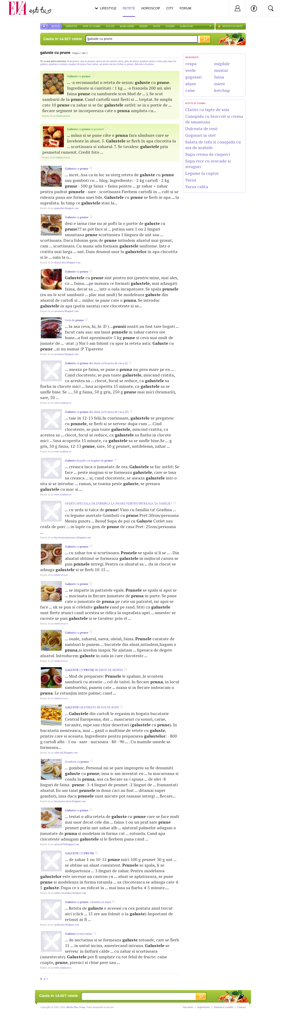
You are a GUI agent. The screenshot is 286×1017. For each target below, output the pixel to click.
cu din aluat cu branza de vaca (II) (97, 412)
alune (190, 83)
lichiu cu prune (125, 64)
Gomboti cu (77, 761)
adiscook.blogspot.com (59, 752)
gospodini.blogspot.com (59, 208)
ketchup (222, 90)
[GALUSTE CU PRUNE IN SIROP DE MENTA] (51, 677)
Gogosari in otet (200, 135)
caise (190, 90)
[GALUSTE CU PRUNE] (51, 861)
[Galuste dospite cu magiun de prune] (51, 468)
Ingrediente (203, 1007)
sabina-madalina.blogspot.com (63, 892)
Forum (185, 8)
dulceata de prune (144, 64)
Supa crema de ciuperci (207, 154)
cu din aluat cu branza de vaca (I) (96, 363)
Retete (129, 8)
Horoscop (150, 8)
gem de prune (131, 61)
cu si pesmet (85, 129)
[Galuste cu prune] (53, 84)
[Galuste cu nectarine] (51, 941)
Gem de (74, 320)
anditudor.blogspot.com (59, 924)
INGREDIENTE (192, 57)
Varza (190, 180)
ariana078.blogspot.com (59, 844)
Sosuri (170, 26)
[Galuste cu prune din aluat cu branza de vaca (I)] (51, 370)
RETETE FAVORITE (232, 26)
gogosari (193, 77)
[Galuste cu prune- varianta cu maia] (51, 909)
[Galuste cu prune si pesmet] (53, 136)
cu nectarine (78, 934)
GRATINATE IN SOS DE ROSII (92, 707)
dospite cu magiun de (89, 460)
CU (79, 853)
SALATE (110, 26)
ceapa (191, 63)
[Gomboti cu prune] (51, 769)
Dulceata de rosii (201, 128)
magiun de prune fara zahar (83, 64)
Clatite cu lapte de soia (207, 109)
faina (219, 77)
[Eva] (20, 5)
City (169, 8)
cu (78, 76)
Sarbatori (186, 26)
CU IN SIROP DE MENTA (94, 670)
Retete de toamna (195, 103)
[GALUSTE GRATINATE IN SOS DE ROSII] (51, 715)
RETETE (56, 26)
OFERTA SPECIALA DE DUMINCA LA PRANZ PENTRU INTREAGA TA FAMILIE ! (118, 503)
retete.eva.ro (56, 115)
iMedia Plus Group (75, 1007)
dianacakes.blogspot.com (60, 262)
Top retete (188, 1007)
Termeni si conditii (223, 1007)
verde (190, 70)
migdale (222, 63)
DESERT (143, 26)
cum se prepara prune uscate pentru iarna (101, 61)
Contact (241, 1007)
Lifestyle (108, 8)
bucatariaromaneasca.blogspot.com (65, 537)
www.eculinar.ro (55, 402)
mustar (221, 70)
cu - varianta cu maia (88, 902)
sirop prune (73, 61)
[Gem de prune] (51, 327)
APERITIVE (71, 26)
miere (219, 83)
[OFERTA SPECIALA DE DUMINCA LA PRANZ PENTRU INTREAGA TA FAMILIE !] (51, 511)
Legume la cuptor (202, 173)
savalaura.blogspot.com (59, 311)
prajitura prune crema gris (153, 61)
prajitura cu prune (58, 64)
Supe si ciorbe (91, 26)
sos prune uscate (107, 64)
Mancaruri (127, 26)
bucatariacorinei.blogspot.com (63, 801)
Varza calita (196, 186)
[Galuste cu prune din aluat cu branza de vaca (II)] (51, 419)
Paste (156, 26)
